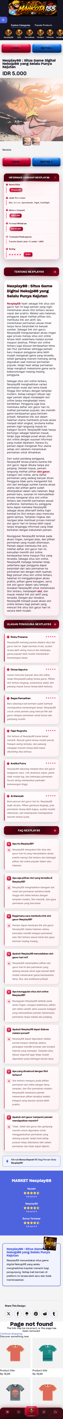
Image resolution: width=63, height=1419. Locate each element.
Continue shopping (11, 1333)
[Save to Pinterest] (36, 1313)
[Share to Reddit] (45, 1313)
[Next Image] (60, 110)
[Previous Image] (2, 110)
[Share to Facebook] (18, 1313)
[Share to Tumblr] (54, 1313)
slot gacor (43, 471)
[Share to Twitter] (9, 1313)
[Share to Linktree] (27, 1313)
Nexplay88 (14, 303)
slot (39, 591)
